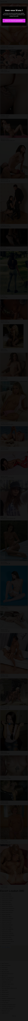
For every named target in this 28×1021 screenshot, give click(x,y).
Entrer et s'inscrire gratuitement (14, 20)
